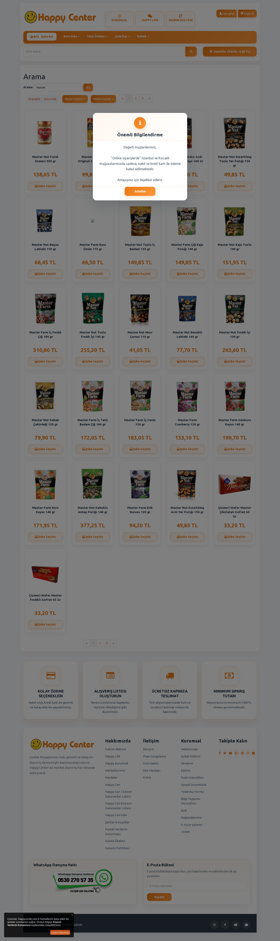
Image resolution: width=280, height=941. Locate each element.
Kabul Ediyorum (60, 932)
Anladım (140, 191)
